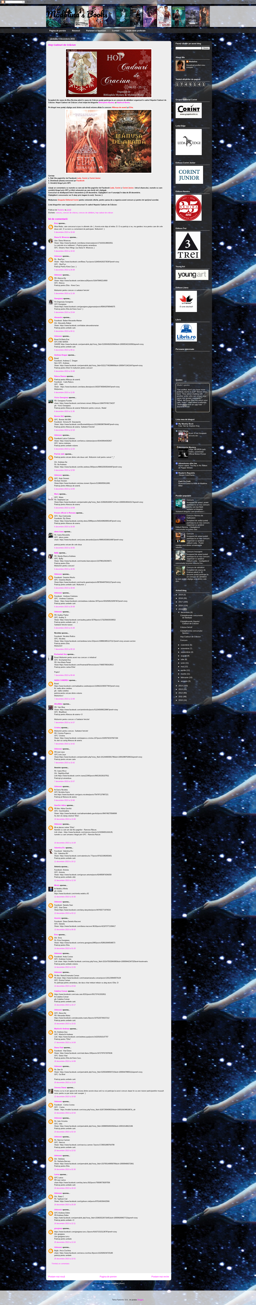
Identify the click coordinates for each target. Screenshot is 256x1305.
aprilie (183, 670)
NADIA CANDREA (61, 680)
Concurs (190, 500)
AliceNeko (58, 704)
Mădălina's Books (76, 14)
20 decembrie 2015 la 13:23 (65, 1082)
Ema (56, 223)
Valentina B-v (59, 848)
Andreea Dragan (60, 355)
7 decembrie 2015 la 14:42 (64, 744)
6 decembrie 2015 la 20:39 (64, 607)
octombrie (185, 648)
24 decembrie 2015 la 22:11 (64, 1223)
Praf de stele (59, 454)
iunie (183, 663)
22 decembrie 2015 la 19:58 (65, 1097)
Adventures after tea (187, 463)
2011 (181, 696)
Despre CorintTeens (186, 475)
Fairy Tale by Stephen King (188, 426)
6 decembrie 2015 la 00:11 (64, 331)
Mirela (56, 885)
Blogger (140, 1300)
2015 (181, 609)
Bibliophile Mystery (107, 103)
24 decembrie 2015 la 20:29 (65, 1205)
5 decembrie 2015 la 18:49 (64, 232)
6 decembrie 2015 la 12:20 (64, 449)
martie (184, 674)
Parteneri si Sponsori (96, 30)
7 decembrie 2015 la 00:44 (64, 675)
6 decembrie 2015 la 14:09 (64, 508)
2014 (181, 686)
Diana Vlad (58, 1048)
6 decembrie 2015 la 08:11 (64, 350)
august (184, 656)
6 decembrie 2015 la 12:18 (64, 430)
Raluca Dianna (60, 376)
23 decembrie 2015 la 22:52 (65, 1151)
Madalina (193, 61)
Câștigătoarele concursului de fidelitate (191, 616)
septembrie (186, 652)
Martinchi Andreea (61, 1029)
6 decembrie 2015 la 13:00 (64, 489)
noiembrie (185, 645)
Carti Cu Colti (184, 481)
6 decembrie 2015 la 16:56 (64, 548)
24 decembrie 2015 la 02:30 (65, 1169)
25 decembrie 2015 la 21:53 (65, 1242)
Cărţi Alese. (183, 431)
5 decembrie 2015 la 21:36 (64, 293)
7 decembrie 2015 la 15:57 (64, 781)
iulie (183, 659)
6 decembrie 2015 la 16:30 (64, 527)
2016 (181, 605)
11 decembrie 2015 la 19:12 (64, 862)
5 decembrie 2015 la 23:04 (64, 312)
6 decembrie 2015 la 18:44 (64, 588)
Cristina (57, 728)
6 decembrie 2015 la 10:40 (64, 371)
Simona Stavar (60, 1088)
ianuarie (184, 681)
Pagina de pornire (57, 30)
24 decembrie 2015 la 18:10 (65, 1188)
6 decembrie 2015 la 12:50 (64, 470)
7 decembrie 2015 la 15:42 (64, 763)
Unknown (58, 256)
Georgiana (58, 299)
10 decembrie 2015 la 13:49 (65, 819)
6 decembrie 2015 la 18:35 (64, 569)
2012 (181, 693)
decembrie (185, 612)
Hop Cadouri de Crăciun (190, 637)
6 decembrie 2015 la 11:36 (64, 411)
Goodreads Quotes (203, 411)
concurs (59, 213)
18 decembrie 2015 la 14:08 (65, 1061)
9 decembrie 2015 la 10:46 (64, 800)
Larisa (56, 1174)
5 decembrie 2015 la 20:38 (64, 270)
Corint (84, 178)
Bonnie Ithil (59, 416)
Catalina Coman (60, 991)
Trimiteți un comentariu (60, 1264)
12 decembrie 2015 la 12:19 (65, 880)
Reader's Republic (186, 473)
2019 (181, 595)
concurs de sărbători (86, 213)
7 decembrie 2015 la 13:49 (64, 699)
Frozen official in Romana (65, 513)
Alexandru (58, 317)
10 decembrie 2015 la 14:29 (65, 843)
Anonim (57, 918)
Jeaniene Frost (183, 407)
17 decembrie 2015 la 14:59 (65, 1042)
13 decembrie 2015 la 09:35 (65, 930)
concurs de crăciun (70, 213)
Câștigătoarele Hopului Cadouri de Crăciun (189, 622)
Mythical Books (123, 103)
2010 (181, 700)
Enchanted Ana (60, 654)
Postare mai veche (160, 1277)
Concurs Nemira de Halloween (195, 517)
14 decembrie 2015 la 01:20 (65, 948)
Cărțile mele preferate (135, 30)
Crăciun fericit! (186, 627)
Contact (115, 30)
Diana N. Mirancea (61, 237)
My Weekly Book (185, 424)
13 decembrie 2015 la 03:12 (65, 913)
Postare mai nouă (56, 1277)
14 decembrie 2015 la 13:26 (65, 967)
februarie (185, 677)
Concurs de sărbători (195, 567)
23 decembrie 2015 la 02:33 (65, 1132)
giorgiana (58, 1228)
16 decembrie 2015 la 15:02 (65, 1024)
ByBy (56, 553)
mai (182, 666)
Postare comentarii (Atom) (114, 1283)
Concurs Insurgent (194, 552)
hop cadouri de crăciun (104, 213)
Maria (56, 494)
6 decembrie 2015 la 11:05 (64, 392)
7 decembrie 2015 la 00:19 (64, 649)
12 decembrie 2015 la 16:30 (65, 897)
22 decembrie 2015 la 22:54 (65, 1113)
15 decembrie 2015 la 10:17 (65, 1005)
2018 (181, 598)
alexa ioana (59, 532)
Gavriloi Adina (60, 805)
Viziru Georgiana (61, 398)
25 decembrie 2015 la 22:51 (65, 1259)
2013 (181, 689)
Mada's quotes (183, 384)
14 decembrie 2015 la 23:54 (65, 986)
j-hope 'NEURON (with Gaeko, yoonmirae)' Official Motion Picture (197, 451)
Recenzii (76, 30)
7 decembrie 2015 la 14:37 (64, 723)
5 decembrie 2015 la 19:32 (64, 251)
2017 (181, 602)
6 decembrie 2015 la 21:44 (64, 628)
